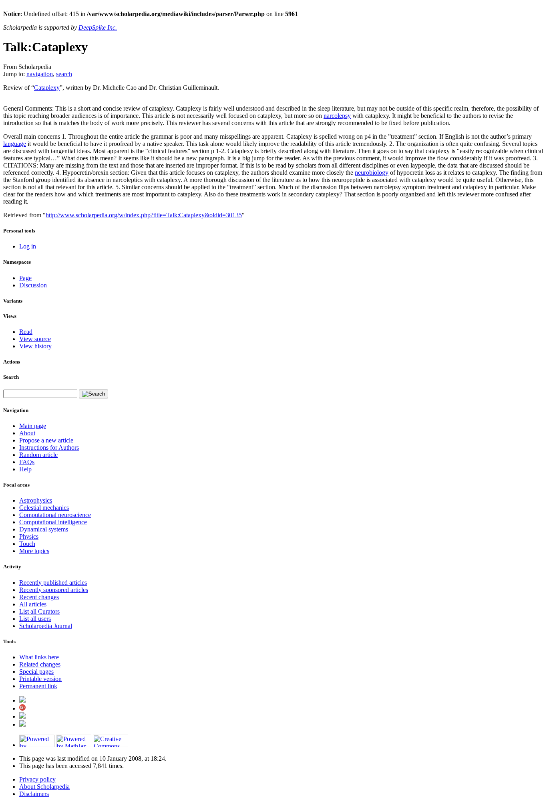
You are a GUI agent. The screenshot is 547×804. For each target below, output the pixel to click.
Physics (28, 536)
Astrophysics (35, 500)
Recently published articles (53, 582)
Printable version (40, 678)
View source (35, 338)
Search (11, 377)
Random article (38, 454)
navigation (39, 74)
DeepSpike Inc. (97, 27)
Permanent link (38, 686)
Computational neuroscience (55, 514)
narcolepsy (337, 115)
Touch (27, 543)
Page (25, 278)
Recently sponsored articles (53, 589)
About (27, 433)
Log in (27, 246)
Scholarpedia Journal (45, 625)
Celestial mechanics (44, 507)
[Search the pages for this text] (93, 394)
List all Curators (39, 611)
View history (35, 346)
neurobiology (371, 172)
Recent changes (39, 597)
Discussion (33, 285)
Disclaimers (34, 793)
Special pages (36, 671)
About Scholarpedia (44, 786)
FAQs (26, 462)
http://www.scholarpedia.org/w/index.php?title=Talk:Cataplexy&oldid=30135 (144, 215)
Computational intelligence (53, 522)
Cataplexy (47, 87)
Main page (32, 425)
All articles (32, 604)
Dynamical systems (43, 529)
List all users (35, 618)
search (64, 74)
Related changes (39, 664)
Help (25, 469)
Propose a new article (46, 440)
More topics (34, 550)
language (14, 143)
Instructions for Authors (49, 447)
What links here (39, 657)
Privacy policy (37, 779)
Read (25, 331)
